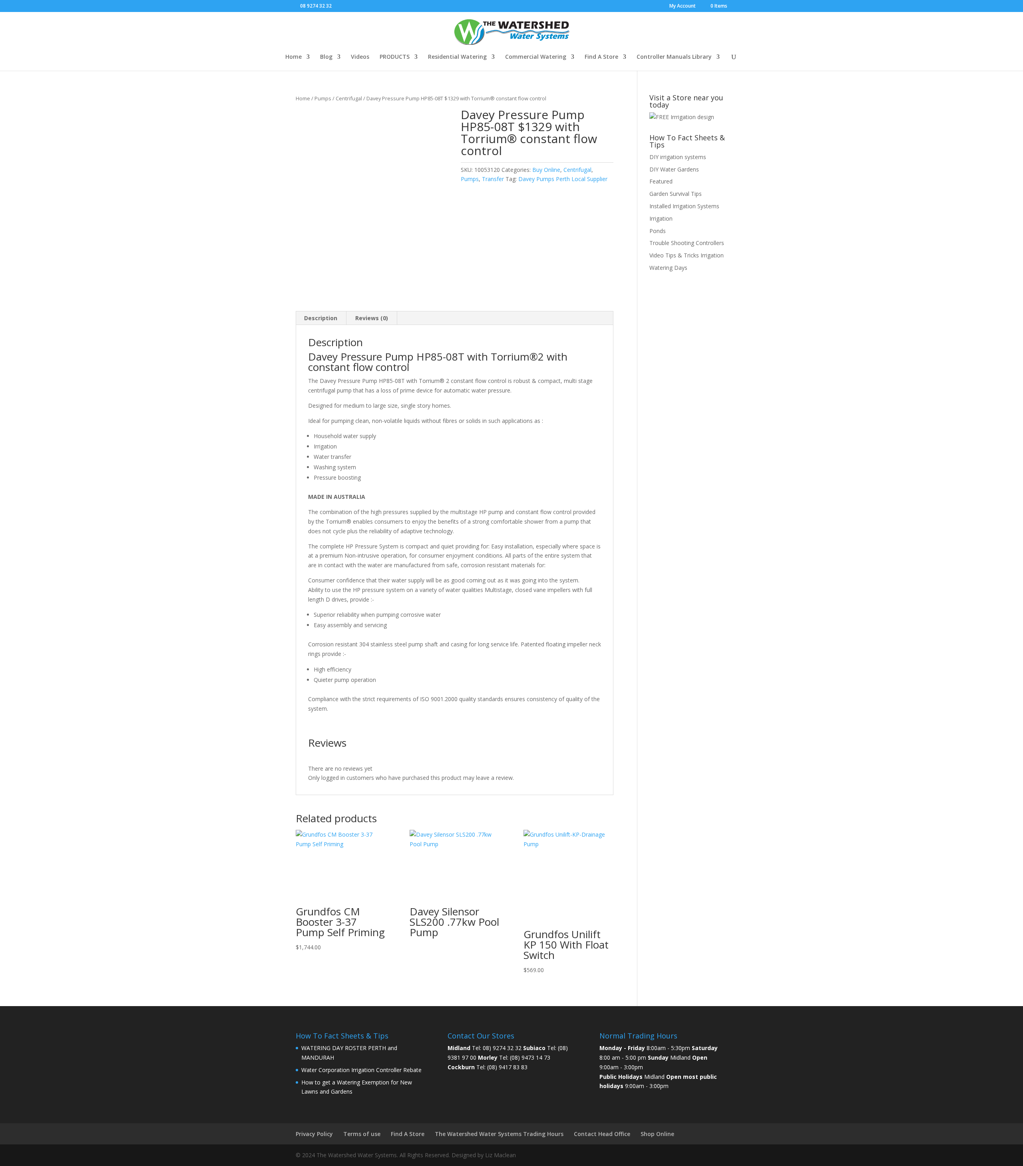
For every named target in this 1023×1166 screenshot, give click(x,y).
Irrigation (661, 218)
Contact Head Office (602, 1134)
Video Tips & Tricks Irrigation (686, 255)
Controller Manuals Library (674, 57)
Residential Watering (457, 57)
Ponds (657, 231)
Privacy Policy (314, 1134)
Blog (326, 57)
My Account (682, 6)
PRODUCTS (395, 57)
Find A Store (601, 57)
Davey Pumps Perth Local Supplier (562, 179)
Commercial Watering (535, 57)
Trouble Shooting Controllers (686, 243)
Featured (661, 181)
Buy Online (546, 169)
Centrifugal (349, 98)
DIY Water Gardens (674, 169)
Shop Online (657, 1134)
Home (293, 57)
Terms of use (361, 1134)
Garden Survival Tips (675, 193)
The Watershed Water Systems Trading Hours (499, 1134)
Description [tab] (320, 318)
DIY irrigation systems (677, 157)
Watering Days (668, 267)
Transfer (493, 179)
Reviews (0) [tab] (371, 318)
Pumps (322, 98)
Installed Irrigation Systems (684, 206)
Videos (360, 57)
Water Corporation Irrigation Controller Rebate (361, 1070)
